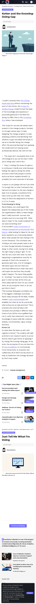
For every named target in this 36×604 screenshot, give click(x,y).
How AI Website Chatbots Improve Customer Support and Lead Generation (22, 556)
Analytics (29, 421)
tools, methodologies (16, 299)
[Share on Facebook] (19, 377)
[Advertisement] (18, 78)
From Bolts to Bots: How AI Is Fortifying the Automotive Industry (23, 566)
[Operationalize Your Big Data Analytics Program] (29, 419)
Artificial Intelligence (19, 571)
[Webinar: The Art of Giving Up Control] (29, 409)
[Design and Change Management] (29, 400)
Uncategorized (7, 9)
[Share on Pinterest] (28, 377)
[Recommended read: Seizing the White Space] (29, 390)
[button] (29, 593)
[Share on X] (23, 377)
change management (17, 370)
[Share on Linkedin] (32, 377)
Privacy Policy (20, 595)
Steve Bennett (11, 450)
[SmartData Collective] (7, 2)
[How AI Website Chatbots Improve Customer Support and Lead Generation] (7, 556)
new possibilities (10, 347)
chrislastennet (11, 27)
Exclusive (22, 560)
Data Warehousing (8, 432)
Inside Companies (29, 402)
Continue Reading (18, 526)
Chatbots (16, 560)
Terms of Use (9, 597)
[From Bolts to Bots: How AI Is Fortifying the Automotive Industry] (7, 567)
